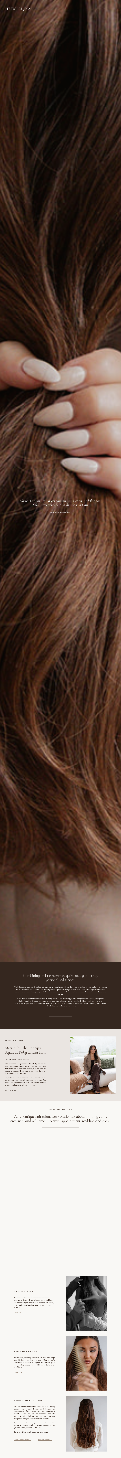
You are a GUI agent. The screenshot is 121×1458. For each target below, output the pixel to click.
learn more (10, 1090)
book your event (22, 1439)
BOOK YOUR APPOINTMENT (60, 512)
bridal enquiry (45, 1439)
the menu (19, 1313)
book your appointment (60, 1015)
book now (19, 1373)
